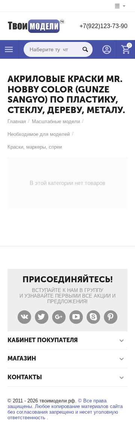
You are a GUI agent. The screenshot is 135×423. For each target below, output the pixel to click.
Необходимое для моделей (39, 134)
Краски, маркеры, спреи (35, 147)
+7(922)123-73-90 (104, 26)
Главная (17, 121)
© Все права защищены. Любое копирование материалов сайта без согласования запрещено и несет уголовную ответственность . (65, 409)
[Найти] (85, 49)
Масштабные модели (56, 121)
